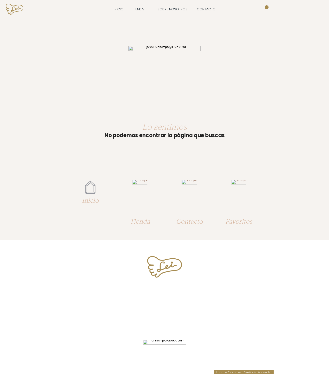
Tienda (140, 221)
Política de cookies (125, 372)
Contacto (189, 221)
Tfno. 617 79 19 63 (165, 290)
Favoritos (238, 221)
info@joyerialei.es (164, 308)
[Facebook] (160, 324)
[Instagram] (169, 324)
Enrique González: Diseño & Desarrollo (243, 372)
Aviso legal (150, 372)
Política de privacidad (176, 372)
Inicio (90, 200)
